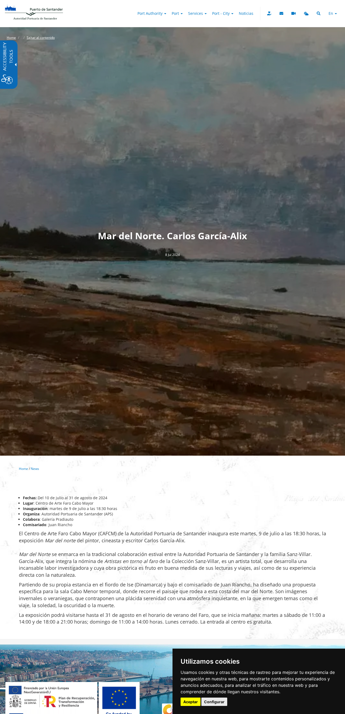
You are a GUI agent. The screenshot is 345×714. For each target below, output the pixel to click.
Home (11, 37)
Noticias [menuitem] (246, 13)
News (35, 468)
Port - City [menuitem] (221, 13)
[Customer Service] (281, 13)
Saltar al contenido (41, 37)
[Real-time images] (293, 13)
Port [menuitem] (176, 13)
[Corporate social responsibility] (269, 13)
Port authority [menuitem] (150, 13)
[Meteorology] (306, 13)
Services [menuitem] (196, 13)
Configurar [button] (214, 701)
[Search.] (319, 13)
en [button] (331, 13)
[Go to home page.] (34, 6)
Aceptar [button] (190, 701)
